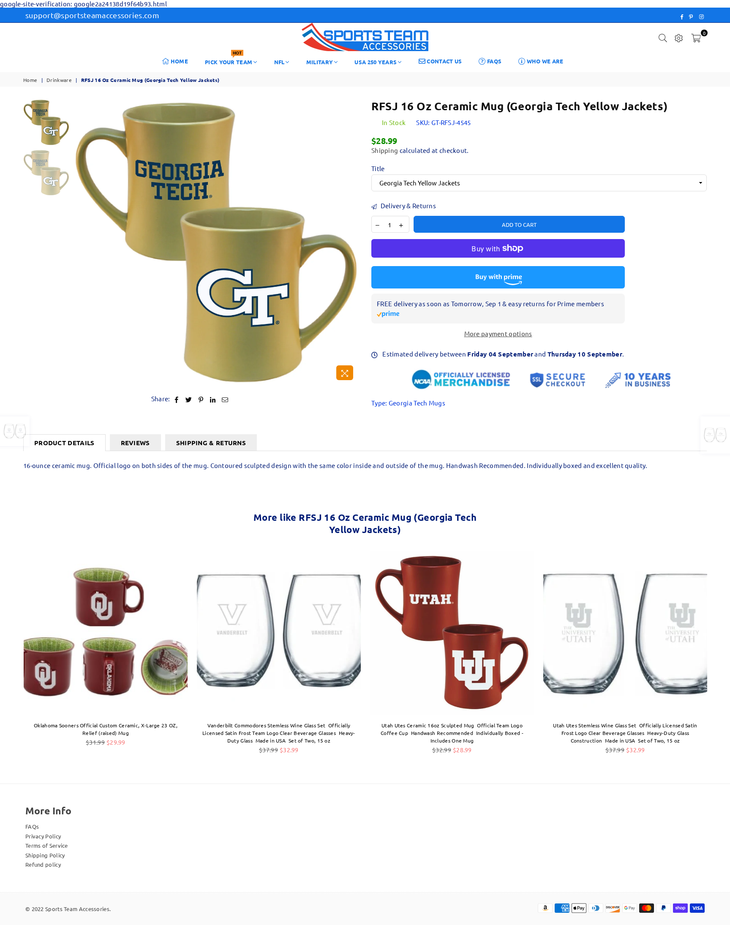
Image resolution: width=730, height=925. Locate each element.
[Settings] (679, 37)
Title (378, 168)
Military (319, 61)
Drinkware (59, 80)
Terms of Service (46, 845)
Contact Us (443, 61)
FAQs (494, 61)
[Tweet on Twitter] (188, 399)
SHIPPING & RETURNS (211, 442)
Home (178, 61)
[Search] (663, 37)
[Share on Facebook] (177, 399)
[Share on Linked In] (213, 399)
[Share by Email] (225, 399)
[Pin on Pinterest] (201, 399)
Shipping (384, 150)
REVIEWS (135, 442)
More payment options (498, 333)
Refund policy (43, 864)
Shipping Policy (45, 855)
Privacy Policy (43, 836)
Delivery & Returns (407, 205)
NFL (279, 61)
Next (351, 241)
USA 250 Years (375, 61)
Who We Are (544, 61)
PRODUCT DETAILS (64, 442)
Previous (81, 241)
